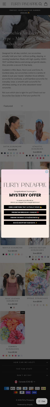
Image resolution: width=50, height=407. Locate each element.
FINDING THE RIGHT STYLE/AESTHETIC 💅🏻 (25, 217)
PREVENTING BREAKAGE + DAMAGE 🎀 (25, 212)
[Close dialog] (46, 171)
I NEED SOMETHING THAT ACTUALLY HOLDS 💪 (25, 207)
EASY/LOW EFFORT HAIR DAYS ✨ (25, 223)
